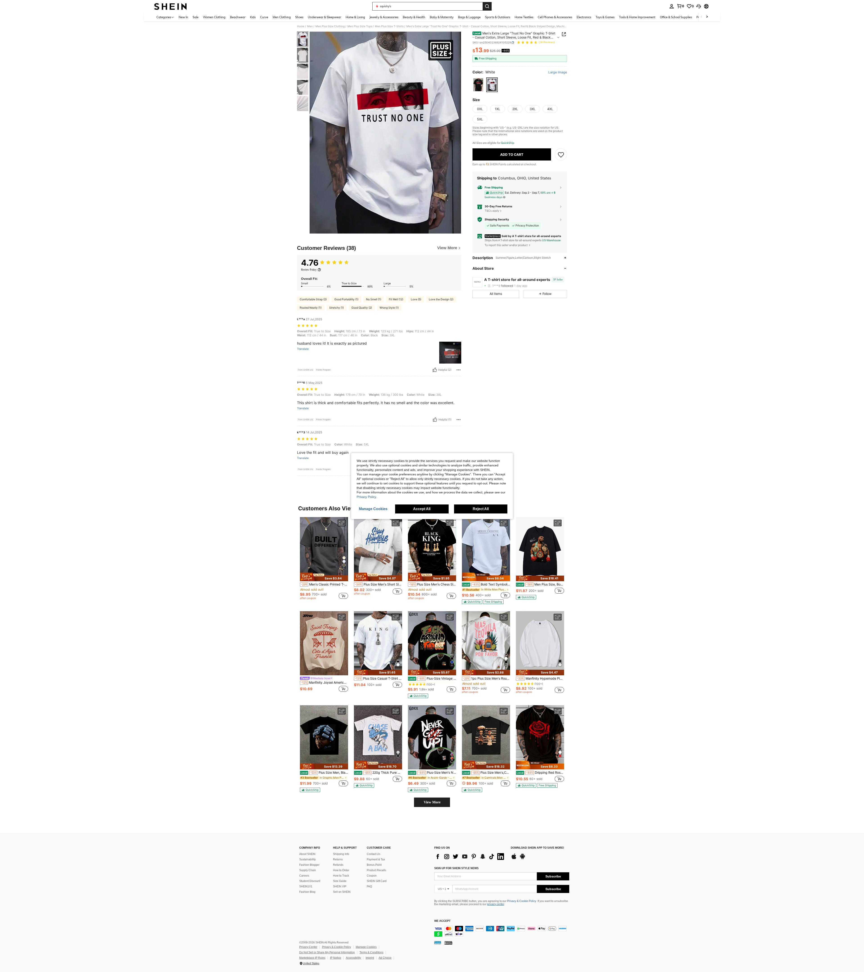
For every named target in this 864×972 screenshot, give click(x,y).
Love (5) (416, 299)
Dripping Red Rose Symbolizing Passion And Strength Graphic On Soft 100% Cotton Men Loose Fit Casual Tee (540, 772)
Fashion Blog (307, 891)
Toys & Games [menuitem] (605, 17)
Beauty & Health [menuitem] (414, 17)
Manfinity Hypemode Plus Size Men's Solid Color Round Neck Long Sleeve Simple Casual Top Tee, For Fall (540, 678)
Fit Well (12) (396, 299)
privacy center (495, 904)
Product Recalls (376, 870)
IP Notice (335, 957)
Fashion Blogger (309, 864)
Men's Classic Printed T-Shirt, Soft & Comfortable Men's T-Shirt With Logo (324, 584)
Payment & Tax (376, 859)
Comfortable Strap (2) (313, 299)
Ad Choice (385, 957)
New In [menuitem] (183, 17)
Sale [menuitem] (195, 17)
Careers (304, 875)
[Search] (487, 6)
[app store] (514, 858)
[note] (324, 577)
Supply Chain (307, 870)
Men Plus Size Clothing (330, 26)
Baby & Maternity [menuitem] (442, 17)
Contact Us (373, 854)
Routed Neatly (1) (311, 307)
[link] (680, 6)
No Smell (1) (373, 299)
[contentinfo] (501, 931)
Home (300, 26)
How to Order (341, 870)
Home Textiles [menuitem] (524, 17)
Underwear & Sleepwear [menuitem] (324, 17)
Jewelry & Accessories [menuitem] (383, 17)
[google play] (522, 858)
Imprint (370, 957)
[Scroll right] (707, 17)
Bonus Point (374, 864)
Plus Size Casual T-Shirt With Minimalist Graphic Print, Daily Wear (378, 678)
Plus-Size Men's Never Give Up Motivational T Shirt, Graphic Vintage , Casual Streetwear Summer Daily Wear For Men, (432, 772)
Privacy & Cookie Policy (521, 901)
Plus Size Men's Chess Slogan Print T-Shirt (432, 584)
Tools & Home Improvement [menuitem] (637, 17)
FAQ (369, 886)
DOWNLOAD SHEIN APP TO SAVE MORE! (537, 847)
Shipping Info (341, 854)
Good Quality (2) (361, 307)
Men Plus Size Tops (359, 26)
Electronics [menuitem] (584, 17)
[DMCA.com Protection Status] (448, 942)
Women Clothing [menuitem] (214, 17)
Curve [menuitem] (264, 17)
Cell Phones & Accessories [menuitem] (555, 17)
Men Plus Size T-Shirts (389, 26)
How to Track (341, 875)
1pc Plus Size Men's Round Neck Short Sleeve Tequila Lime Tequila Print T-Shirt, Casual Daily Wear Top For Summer (486, 678)
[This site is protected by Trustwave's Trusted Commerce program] (437, 942)
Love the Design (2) (441, 299)
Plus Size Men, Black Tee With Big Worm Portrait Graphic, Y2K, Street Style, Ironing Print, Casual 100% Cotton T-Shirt (324, 772)
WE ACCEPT (442, 921)
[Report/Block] (458, 370)
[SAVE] (561, 154)
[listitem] (324, 560)
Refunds (338, 864)
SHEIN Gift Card (377, 881)
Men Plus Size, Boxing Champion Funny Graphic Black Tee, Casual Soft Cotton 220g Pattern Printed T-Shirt (540, 584)
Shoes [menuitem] (299, 17)
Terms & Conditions (371, 952)
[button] (698, 6)
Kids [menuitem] (253, 17)
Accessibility (353, 957)
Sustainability (307, 859)
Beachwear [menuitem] (237, 17)
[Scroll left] (701, 17)
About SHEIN (307, 854)
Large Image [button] (557, 72)
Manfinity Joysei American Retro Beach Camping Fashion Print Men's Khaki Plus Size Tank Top (324, 682)
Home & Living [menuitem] (355, 17)
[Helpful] (434, 370)
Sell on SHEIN (342, 891)
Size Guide (339, 881)
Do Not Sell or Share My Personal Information (327, 952)
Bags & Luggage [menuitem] (469, 17)
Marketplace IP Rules (312, 957)
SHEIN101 (305, 886)
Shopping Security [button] (497, 219)
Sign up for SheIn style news (456, 868)
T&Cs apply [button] (492, 210)
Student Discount (309, 881)
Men (310, 26)
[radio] (478, 84)
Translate (303, 348)
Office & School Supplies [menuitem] (676, 17)
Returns (338, 859)
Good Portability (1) (346, 299)
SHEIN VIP (339, 886)
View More (432, 802)
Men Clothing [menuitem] (282, 17)
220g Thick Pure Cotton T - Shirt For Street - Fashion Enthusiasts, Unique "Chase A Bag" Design (378, 772)
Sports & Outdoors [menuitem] (497, 17)
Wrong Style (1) (389, 307)
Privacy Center (308, 947)
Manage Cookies (366, 947)
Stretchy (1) (336, 307)
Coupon (372, 875)
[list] (470, 856)
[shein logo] (170, 6)
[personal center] (671, 6)
